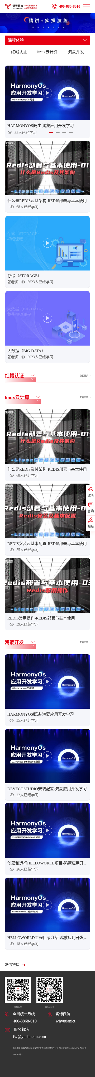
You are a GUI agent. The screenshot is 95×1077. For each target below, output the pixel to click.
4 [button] (71, 132)
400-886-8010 (69, 6)
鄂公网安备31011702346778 (69, 1048)
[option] (47, 102)
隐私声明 (17, 1048)
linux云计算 (47, 52)
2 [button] (58, 132)
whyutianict (65, 1021)
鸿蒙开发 (76, 52)
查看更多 (84, 376)
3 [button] (64, 132)
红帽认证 (19, 52)
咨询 (91, 511)
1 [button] (51, 132)
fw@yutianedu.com (29, 1036)
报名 (91, 526)
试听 (91, 496)
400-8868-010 (25, 1021)
